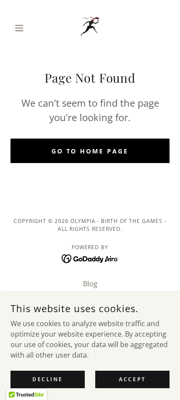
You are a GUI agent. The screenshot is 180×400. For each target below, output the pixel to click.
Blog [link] (90, 284)
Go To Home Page (90, 151)
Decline (47, 379)
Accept (132, 379)
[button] (22, 28)
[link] (89, 27)
